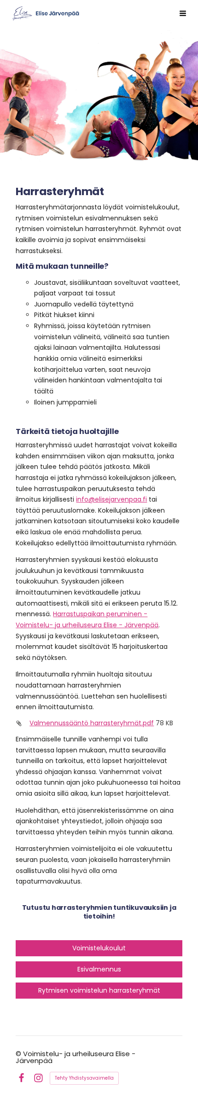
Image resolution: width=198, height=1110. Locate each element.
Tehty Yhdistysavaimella (84, 1078)
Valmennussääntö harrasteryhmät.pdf (91, 723)
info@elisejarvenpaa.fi (111, 499)
